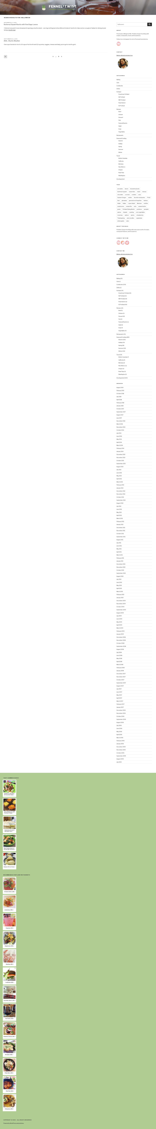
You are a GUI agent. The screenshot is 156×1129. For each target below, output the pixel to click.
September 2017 (121, 412)
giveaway (124, 200)
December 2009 (121, 600)
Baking (118, 79)
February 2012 (120, 521)
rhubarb (125, 212)
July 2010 (119, 579)
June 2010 (119, 582)
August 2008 (120, 649)
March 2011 (120, 555)
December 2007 (121, 673)
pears (118, 209)
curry (139, 194)
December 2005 (121, 746)
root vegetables (140, 212)
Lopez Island (131, 203)
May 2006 (119, 731)
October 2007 (120, 679)
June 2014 (119, 436)
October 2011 (120, 533)
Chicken (120, 114)
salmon (127, 215)
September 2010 (121, 573)
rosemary (120, 215)
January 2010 (120, 597)
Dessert (120, 117)
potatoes (139, 209)
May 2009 (119, 622)
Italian (124, 203)
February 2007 (120, 704)
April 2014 (119, 442)
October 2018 (120, 393)
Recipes (119, 109)
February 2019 (120, 390)
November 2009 (121, 603)
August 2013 (120, 466)
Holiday (120, 143)
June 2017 (119, 418)
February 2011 (120, 558)
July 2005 (119, 762)
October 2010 (120, 570)
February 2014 (120, 448)
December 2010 (121, 564)
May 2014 (119, 439)
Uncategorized (120, 179)
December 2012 (121, 491)
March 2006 (120, 737)
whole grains (120, 221)
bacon (126, 188)
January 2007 (120, 707)
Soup (119, 129)
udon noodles (130, 218)
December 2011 (121, 527)
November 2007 (121, 676)
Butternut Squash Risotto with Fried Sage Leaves (21, 24)
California (121, 161)
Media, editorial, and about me (125, 55)
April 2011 (119, 552)
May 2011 (119, 549)
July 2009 (119, 616)
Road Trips (121, 172)
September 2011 (121, 536)
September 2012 (121, 500)
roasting (131, 212)
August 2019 (120, 387)
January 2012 (120, 524)
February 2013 (120, 485)
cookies (134, 194)
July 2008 (119, 652)
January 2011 (120, 561)
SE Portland (121, 105)
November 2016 (121, 421)
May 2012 (119, 512)
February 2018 (120, 402)
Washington (121, 175)
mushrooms (120, 206)
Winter (120, 152)
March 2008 (120, 664)
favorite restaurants (139, 197)
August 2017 (120, 415)
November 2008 (121, 640)
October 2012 (120, 497)
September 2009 (121, 609)
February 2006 (120, 740)
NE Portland (121, 97)
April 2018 (119, 399)
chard (138, 191)
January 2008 (120, 670)
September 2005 (121, 756)
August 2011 (120, 539)
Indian (119, 203)
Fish (119, 120)
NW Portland (121, 100)
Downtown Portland (123, 94)
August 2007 (120, 686)
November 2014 (121, 427)
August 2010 (120, 576)
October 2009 (120, 606)
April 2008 (119, 661)
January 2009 (120, 634)
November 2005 (121, 749)
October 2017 (120, 408)
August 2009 (120, 613)
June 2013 (119, 472)
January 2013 (120, 488)
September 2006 (121, 719)
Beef (119, 111)
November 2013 (121, 457)
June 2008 (119, 655)
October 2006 (120, 716)
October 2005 (120, 753)
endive (130, 197)
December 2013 (121, 454)
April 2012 (119, 515)
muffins (146, 203)
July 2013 (119, 469)
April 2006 (119, 734)
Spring (120, 146)
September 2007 (121, 683)
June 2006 (119, 728)
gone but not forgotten (135, 200)
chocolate (120, 194)
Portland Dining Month (129, 209)
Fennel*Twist (62, 6)
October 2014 (120, 430)
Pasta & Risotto (122, 123)
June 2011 (119, 546)
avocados (120, 188)
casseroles (132, 191)
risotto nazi (12, 30)
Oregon (120, 169)
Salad (119, 126)
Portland (119, 92)
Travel (118, 156)
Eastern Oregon (121, 197)
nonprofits (129, 206)
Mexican (139, 203)
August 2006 (120, 722)
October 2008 (120, 643)
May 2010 (119, 585)
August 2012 (120, 503)
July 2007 (119, 689)
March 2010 (120, 591)
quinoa (119, 212)
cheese (144, 191)
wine (127, 221)
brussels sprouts (134, 188)
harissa (146, 200)
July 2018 (119, 396)
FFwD (148, 197)
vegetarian (139, 218)
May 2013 (119, 475)
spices (132, 215)
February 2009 (120, 631)
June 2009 (119, 619)
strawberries (139, 215)
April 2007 (119, 698)
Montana (120, 164)
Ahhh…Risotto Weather (12, 41)
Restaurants (120, 135)
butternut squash (122, 191)
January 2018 (120, 405)
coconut (127, 194)
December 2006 (121, 710)
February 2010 (120, 594)
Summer (120, 149)
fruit (118, 200)
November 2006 (121, 713)
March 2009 (120, 628)
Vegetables (121, 131)
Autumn (120, 140)
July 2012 (119, 506)
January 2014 (120, 451)
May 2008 (119, 658)
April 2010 (119, 588)
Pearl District (122, 103)
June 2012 (119, 509)
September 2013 (121, 463)
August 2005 (120, 759)
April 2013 (119, 478)
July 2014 (119, 433)
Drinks (118, 88)
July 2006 (119, 725)
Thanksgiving (121, 218)
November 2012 (121, 494)
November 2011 (121, 530)
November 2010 (121, 567)
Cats (118, 82)
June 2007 (119, 692)
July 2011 (119, 542)
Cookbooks (120, 85)
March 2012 (120, 518)
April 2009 (119, 625)
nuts (135, 206)
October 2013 (120, 460)
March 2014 (120, 445)
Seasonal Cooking (121, 138)
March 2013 (120, 482)
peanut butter (142, 206)
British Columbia (122, 158)
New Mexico (121, 167)
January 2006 (120, 743)
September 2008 (121, 646)
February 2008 (120, 667)
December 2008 (121, 637)
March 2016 (120, 424)
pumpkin (146, 209)
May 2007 (119, 695)
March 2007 (120, 701)
